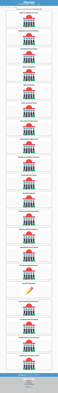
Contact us (22, 375)
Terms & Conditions (29, 384)
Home (2, 7)
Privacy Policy (29, 383)
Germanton (15, 7)
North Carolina (8, 7)
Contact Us (29, 380)
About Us (29, 381)
